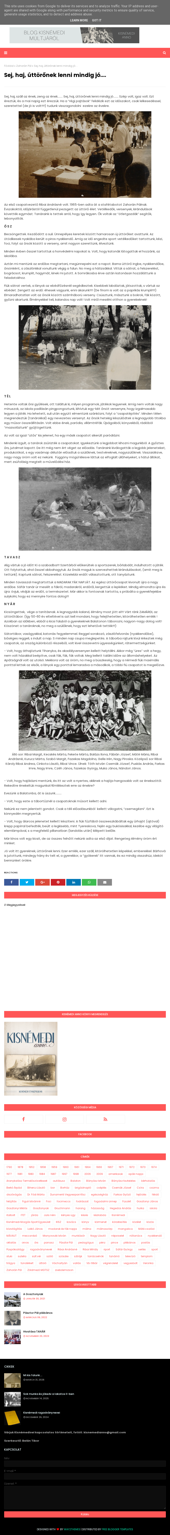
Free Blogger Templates (117, 1529)
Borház (64, 1187)
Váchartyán (59, 1263)
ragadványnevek (41, 1249)
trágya (10, 1263)
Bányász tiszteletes (124, 1181)
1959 (54, 1167)
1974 (154, 1167)
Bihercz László (36, 1187)
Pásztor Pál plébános (37, 1313)
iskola (153, 1208)
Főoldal (9, 66)
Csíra (140, 1187)
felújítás (11, 1201)
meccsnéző (29, 1235)
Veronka (148, 1263)
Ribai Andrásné (67, 1249)
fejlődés (141, 1194)
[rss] (105, 1119)
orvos (25, 1242)
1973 (143, 1167)
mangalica (125, 1229)
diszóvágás (14, 1194)
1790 (9, 1167)
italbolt (10, 1215)
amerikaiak (115, 1174)
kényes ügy (68, 1215)
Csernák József (121, 1187)
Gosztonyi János (147, 1201)
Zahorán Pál (24, 66)
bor (53, 1187)
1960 (66, 1167)
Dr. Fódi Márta (36, 1194)
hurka (140, 1208)
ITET (23, 1215)
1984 (42, 1174)
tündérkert (27, 1263)
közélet (136, 1222)
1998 (76, 1174)
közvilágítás (14, 1229)
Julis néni (50, 1215)
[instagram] (64, 1119)
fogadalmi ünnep (105, 1201)
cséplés (101, 1187)
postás (145, 1242)
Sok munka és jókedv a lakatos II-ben (48, 1394)
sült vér (36, 1256)
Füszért (126, 1201)
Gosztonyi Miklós (16, 1208)
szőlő (49, 1256)
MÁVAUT (11, 1235)
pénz (102, 1242)
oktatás (11, 1242)
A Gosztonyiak (33, 1294)
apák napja (135, 1174)
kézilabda (100, 1215)
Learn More (79, 20)
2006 (87, 1174)
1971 (121, 1167)
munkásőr (78, 1235)
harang (80, 1208)
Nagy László (98, 1235)
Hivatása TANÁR (34, 1332)
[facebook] (23, 1119)
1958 (43, 1167)
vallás (77, 1263)
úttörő (42, 1263)
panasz (49, 1242)
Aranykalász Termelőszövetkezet (26, 1181)
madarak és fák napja (62, 1229)
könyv (85, 1222)
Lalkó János (35, 1229)
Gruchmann (62, 1208)
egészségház (99, 1194)
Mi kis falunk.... (32, 1375)
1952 (31, 1167)
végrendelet (110, 1263)
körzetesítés (119, 1222)
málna (87, 1229)
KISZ (58, 1222)
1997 (64, 1174)
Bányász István (96, 1181)
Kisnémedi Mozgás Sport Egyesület (28, 1222)
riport (107, 1249)
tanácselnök (96, 1256)
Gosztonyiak (41, 1208)
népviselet (117, 1235)
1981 (19, 1174)
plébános (130, 1242)
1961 (76, 1167)
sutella (22, 1256)
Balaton (75, 1181)
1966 (99, 1167)
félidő (155, 1194)
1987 (53, 1174)
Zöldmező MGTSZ (38, 1270)
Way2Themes (72, 1529)
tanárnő (114, 1256)
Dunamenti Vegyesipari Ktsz (67, 1194)
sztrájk (78, 1256)
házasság (97, 1208)
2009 (99, 1174)
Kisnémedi (118, 1215)
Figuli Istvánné (31, 1201)
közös (150, 1222)
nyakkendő (155, 1235)
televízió (130, 1256)
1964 (88, 1167)
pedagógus (86, 1242)
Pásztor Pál (66, 1242)
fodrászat (82, 1201)
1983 (31, 1174)
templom (147, 1256)
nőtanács (136, 1235)
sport (154, 1249)
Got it (97, 20)
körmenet (101, 1222)
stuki (9, 1256)
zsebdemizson (64, 1270)
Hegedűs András (120, 1208)
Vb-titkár (91, 1263)
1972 (132, 1167)
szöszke (63, 1256)
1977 (9, 1174)
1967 (110, 1167)
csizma (154, 1187)
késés (84, 1215)
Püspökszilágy (15, 1249)
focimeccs (63, 1201)
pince (114, 1242)
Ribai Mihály (90, 1249)
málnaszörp (104, 1229)
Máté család (146, 1229)
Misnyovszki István (54, 1235)
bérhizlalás (148, 1181)
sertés (142, 1249)
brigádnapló (83, 1187)
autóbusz (59, 1181)
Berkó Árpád (14, 1187)
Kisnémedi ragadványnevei (41, 1413)
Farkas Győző (122, 1194)
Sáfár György (124, 1249)
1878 (20, 1167)
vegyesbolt (130, 1263)
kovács (71, 1222)
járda (34, 1215)
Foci (48, 1201)
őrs (36, 1242)
